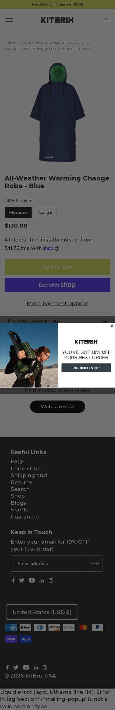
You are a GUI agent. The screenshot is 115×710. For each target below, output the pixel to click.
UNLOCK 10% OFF (86, 368)
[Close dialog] (112, 326)
